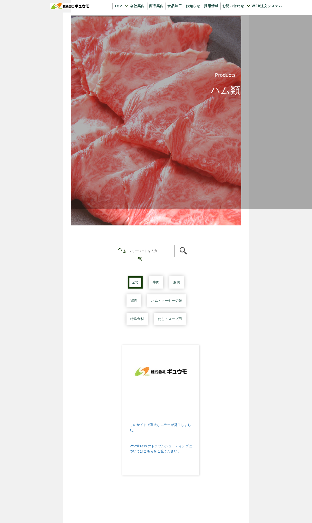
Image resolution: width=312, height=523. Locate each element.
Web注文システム (267, 6)
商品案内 (156, 6)
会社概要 (154, 13)
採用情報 (211, 6)
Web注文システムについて (276, 13)
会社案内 (137, 6)
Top (118, 6)
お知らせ (193, 6)
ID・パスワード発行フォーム (277, 33)
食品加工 (174, 6)
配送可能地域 (155, 23)
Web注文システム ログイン (276, 23)
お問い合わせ (233, 6)
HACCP (154, 33)
